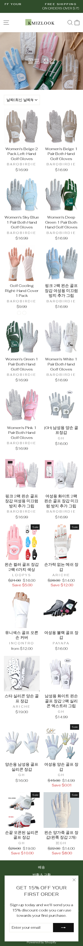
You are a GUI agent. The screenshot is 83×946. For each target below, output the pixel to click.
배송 (41, 867)
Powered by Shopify (41, 942)
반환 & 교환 (42, 875)
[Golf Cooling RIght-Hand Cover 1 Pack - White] (24, 313)
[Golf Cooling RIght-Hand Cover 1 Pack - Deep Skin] (19, 313)
